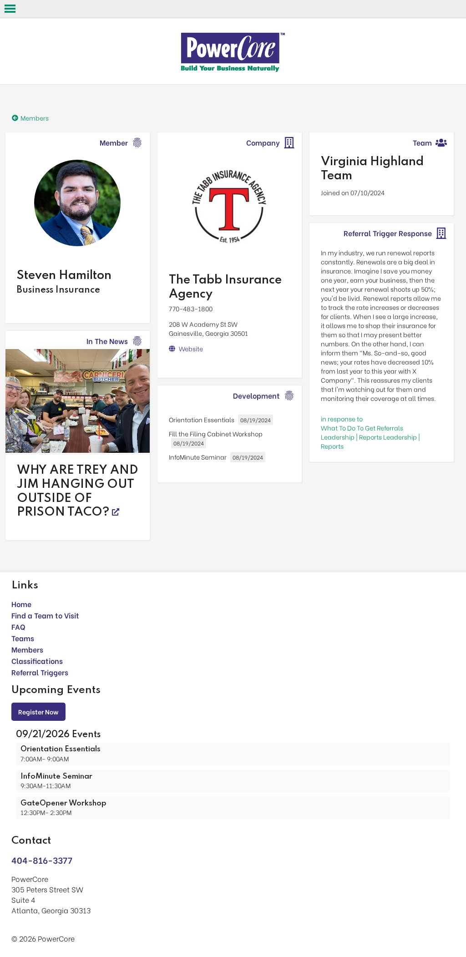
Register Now (38, 711)
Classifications (37, 660)
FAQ (18, 626)
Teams (22, 638)
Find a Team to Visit (45, 615)
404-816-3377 (41, 860)
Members (27, 649)
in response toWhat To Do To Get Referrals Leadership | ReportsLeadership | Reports (370, 432)
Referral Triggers (39, 672)
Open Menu (10, 9)
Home (21, 603)
